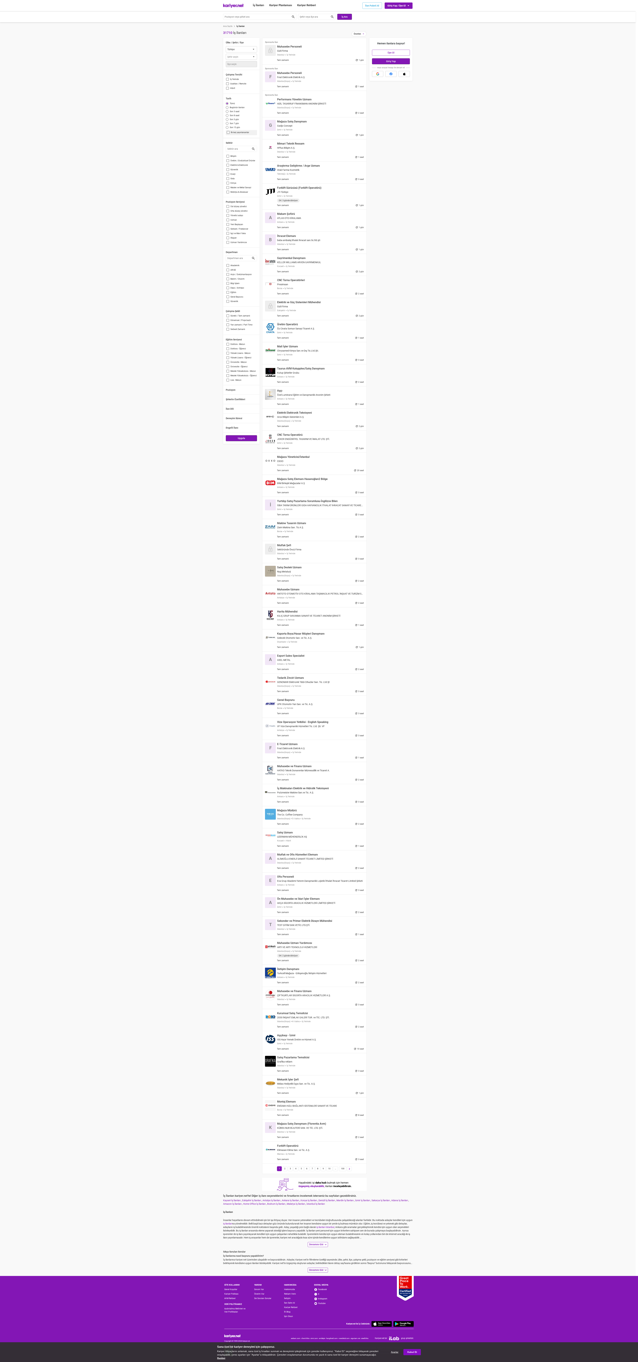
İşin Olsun (288, 1316)
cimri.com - (315, 1338)
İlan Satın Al (289, 1303)
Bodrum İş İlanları (276, 1204)
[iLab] (394, 1338)
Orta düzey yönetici (239, 211)
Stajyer (233, 238)
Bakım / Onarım (237, 279)
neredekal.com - (345, 1338)
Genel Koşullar (230, 1289)
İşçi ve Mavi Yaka (238, 233)
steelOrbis (364, 1338)
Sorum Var (259, 1289)
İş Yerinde (234, 79)
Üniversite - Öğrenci (239, 366)
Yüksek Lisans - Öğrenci (240, 357)
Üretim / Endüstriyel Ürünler (242, 160)
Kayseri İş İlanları (232, 1200)
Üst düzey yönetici (238, 206)
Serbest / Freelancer (239, 229)
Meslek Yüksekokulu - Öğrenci (243, 375)
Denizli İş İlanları (327, 1200)
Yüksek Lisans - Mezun (240, 353)
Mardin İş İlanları (345, 1200)
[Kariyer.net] (237, 1336)
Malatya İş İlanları (296, 1204)
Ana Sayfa (227, 26)
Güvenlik (234, 169)
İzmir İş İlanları (363, 1200)
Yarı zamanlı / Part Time (241, 325)
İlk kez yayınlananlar (240, 132)
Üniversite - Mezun (238, 362)
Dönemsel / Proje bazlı (240, 320)
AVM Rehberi (230, 1298)
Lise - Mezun (235, 380)
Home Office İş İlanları (254, 1204)
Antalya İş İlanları (272, 1200)
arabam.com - (296, 1338)
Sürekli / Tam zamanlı (240, 316)
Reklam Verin (290, 1294)
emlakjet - (322, 1338)
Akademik (234, 265)
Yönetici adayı (236, 215)
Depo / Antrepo (237, 288)
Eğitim (233, 292)
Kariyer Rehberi (291, 1307)
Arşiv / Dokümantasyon (241, 274)
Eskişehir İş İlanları (252, 1200)
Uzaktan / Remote (238, 84)
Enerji (232, 174)
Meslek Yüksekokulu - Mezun (243, 371)
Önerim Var (259, 1294)
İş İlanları (258, 5)
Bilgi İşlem (235, 283)
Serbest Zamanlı (237, 329)
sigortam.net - (356, 1338)
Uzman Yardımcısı (238, 242)
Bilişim (233, 156)
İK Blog (287, 1312)
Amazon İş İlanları (232, 1204)
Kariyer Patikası (231, 1294)
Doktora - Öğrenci (238, 349)
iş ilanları (227, 1223)
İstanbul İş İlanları (316, 1204)
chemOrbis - (306, 1338)
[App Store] (382, 1324)
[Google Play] (403, 1324)
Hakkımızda (289, 1289)
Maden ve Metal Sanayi (240, 187)
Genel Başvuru (236, 297)
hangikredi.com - (332, 1338)
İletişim (287, 1298)
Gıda (232, 178)
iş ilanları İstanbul (325, 1227)
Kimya (233, 183)
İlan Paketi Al (372, 5)
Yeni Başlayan (236, 224)
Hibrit (232, 88)
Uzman (233, 220)
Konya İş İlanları (309, 1200)
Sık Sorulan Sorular (262, 1298)
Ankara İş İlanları (291, 1200)
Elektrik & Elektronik (239, 165)
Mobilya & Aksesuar (239, 192)
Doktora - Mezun (237, 344)
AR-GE (233, 270)
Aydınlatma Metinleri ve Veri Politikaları (234, 1310)
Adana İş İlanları (399, 1200)
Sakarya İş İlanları (381, 1200)
